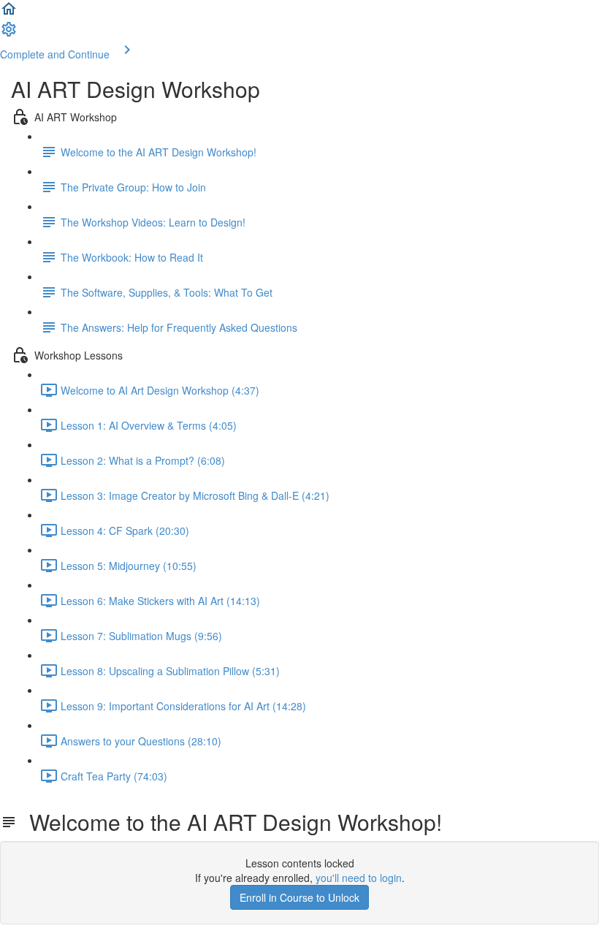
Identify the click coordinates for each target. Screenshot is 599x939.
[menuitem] (9, 33)
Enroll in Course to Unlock (299, 897)
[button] (9, 13)
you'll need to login (359, 877)
